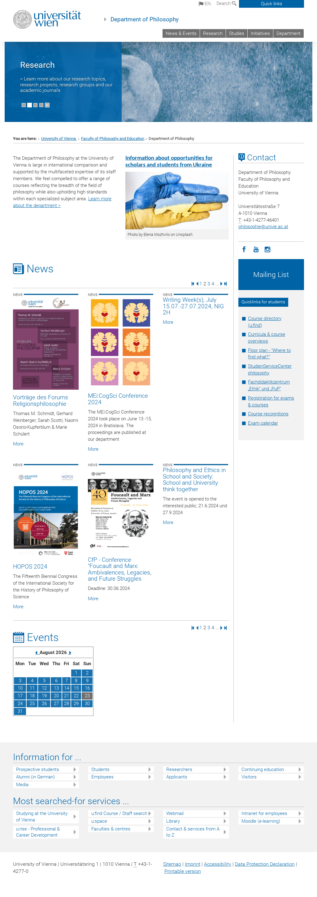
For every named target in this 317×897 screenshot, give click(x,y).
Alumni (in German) (35, 777)
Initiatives (260, 33)
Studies (236, 33)
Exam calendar (263, 423)
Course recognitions (268, 414)
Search (224, 3)
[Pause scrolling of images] (47, 105)
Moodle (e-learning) (260, 821)
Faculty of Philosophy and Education (112, 138)
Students (100, 769)
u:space (99, 821)
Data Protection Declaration (265, 864)
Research (213, 33)
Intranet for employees (264, 813)
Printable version (182, 871)
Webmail (175, 813)
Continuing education (262, 769)
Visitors (249, 777)
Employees (102, 777)
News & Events (181, 33)
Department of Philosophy (145, 19)
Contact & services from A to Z (192, 832)
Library (173, 821)
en (207, 3)
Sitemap (172, 864)
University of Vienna (59, 138)
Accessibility (217, 864)
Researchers (179, 769)
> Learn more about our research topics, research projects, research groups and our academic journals (66, 84)
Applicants (176, 777)
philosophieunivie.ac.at (263, 226)
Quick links (271, 3)
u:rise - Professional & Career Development (38, 832)
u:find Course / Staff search (119, 813)
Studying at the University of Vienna (41, 817)
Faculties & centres (110, 829)
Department (288, 33)
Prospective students (37, 769)
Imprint (192, 864)
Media (22, 784)
